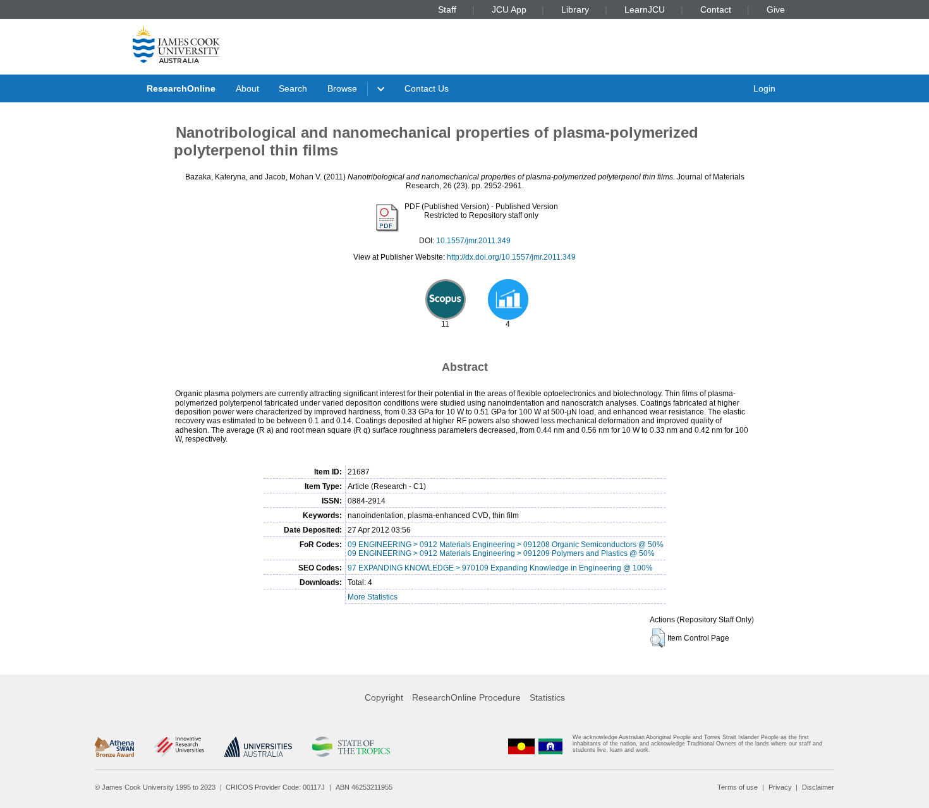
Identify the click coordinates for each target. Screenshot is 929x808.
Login (764, 88)
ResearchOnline (181, 88)
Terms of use (737, 787)
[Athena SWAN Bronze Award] (114, 747)
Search (293, 88)
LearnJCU (644, 9)
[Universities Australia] (258, 747)
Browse (342, 88)
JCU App (509, 9)
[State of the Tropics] (350, 747)
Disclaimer (818, 787)
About (247, 88)
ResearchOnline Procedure (466, 697)
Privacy (780, 787)
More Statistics (373, 597)
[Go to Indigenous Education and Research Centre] (521, 746)
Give (776, 9)
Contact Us (426, 88)
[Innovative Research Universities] (179, 747)
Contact (715, 9)
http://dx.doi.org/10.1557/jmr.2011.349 (511, 257)
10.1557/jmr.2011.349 (473, 240)
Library (575, 9)
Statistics (547, 697)
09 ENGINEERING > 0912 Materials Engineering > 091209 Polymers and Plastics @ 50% (501, 553)
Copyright (384, 697)
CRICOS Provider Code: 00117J (275, 787)
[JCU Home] (176, 43)
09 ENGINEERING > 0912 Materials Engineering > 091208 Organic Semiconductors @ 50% (506, 544)
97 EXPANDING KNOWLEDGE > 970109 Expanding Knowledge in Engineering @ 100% (500, 568)
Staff (447, 9)
